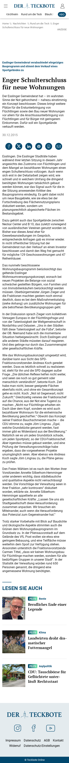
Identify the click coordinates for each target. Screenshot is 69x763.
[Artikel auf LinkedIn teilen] (28, 146)
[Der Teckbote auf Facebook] (33, 728)
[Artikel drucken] (48, 146)
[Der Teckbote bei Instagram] (17, 728)
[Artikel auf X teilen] (18, 146)
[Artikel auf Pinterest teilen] (38, 146)
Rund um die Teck (39, 23)
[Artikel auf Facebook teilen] (8, 146)
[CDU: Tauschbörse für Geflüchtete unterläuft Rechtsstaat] (13, 675)
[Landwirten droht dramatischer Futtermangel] (13, 642)
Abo (62, 14)
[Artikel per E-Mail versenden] (58, 146)
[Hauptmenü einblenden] (6, 6)
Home (5, 23)
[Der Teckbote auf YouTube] (50, 728)
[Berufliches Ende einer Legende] (13, 608)
